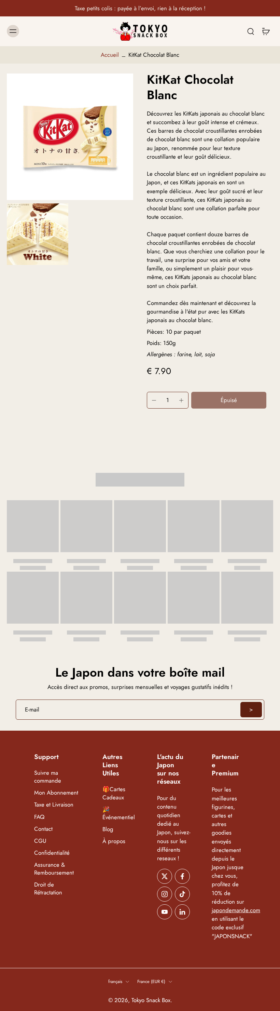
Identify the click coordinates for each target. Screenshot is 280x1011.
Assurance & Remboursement (54, 869)
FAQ (39, 817)
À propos (113, 841)
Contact (43, 829)
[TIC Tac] (182, 894)
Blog (107, 829)
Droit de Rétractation (48, 889)
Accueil (110, 55)
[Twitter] (164, 876)
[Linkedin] (182, 911)
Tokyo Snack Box (150, 1000)
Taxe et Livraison (53, 805)
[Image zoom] (70, 137)
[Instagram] (164, 894)
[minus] (154, 400)
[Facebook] (182, 876)
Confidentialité (52, 853)
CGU (40, 841)
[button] (228, 400)
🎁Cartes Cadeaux (113, 793)
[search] (250, 31)
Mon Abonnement (56, 793)
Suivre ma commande (47, 777)
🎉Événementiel (118, 813)
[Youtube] (164, 911)
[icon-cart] (265, 31)
